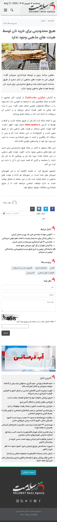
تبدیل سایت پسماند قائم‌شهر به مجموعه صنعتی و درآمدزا (29, 453)
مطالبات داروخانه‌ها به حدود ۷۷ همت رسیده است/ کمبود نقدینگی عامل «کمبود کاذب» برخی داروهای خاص (29, 419)
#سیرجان (30, 273)
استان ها (51, 20)
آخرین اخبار (45, 378)
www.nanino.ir (32, 125)
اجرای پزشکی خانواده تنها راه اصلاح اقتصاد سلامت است (29, 398)
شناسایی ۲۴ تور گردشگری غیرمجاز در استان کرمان (32, 242)
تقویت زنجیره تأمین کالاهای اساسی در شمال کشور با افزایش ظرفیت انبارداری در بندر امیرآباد (27, 392)
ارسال (5, 333)
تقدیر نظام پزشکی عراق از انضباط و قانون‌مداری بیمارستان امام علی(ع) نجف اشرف (27, 459)
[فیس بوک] (39, 501)
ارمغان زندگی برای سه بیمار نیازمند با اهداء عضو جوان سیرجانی (27, 238)
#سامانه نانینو (41, 268)
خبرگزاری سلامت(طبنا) (35, 98)
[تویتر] (26, 501)
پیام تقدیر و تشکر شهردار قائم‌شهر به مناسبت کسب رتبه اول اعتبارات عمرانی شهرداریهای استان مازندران (28, 433)
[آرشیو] (17, 501)
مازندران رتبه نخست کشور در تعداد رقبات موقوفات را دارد (29, 406)
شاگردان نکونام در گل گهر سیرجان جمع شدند (34, 245)
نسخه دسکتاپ (28, 472)
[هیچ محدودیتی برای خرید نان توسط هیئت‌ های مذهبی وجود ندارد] (28, 56)
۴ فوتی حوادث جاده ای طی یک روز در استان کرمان (31, 234)
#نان (52, 268)
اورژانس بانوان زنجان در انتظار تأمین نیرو (36, 402)
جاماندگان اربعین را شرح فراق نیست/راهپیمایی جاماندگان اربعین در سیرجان (28, 251)
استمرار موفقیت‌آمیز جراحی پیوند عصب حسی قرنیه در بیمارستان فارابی (30, 441)
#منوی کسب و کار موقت (22, 268)
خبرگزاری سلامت (28, 7)
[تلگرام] (35, 501)
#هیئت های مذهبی (46, 273)
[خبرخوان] (22, 501)
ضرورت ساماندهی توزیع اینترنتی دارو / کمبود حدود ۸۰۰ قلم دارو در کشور (28, 448)
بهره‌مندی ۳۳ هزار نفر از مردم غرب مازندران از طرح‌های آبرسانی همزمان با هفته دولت (27, 426)
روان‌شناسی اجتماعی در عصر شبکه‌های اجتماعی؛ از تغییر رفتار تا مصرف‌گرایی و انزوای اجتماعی (27, 412)
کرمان (43, 20)
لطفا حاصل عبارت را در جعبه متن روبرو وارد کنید (35, 321)
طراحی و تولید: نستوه (27, 514)
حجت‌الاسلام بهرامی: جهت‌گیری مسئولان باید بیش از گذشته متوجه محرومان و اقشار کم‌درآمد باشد (28, 385)
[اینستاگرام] (31, 501)
